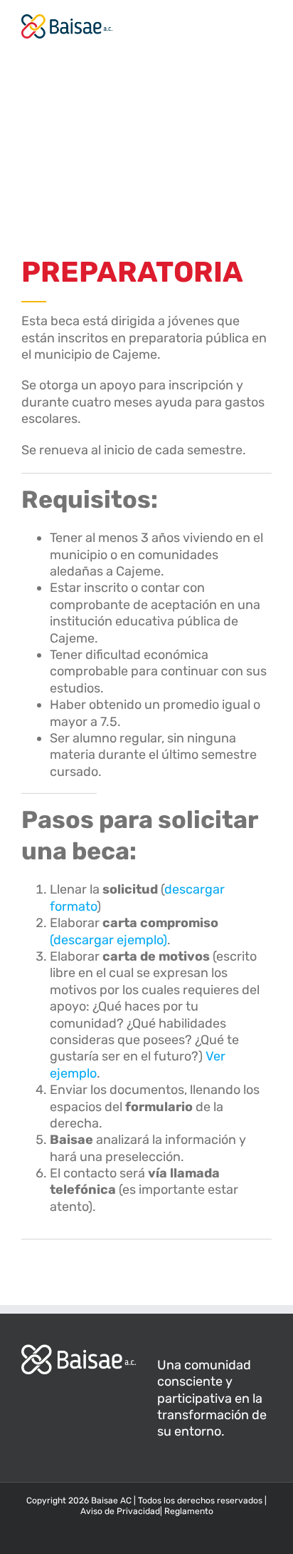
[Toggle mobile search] (240, 21)
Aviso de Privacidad (120, 1511)
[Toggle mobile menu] (266, 21)
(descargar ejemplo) (108, 940)
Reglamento (188, 1511)
